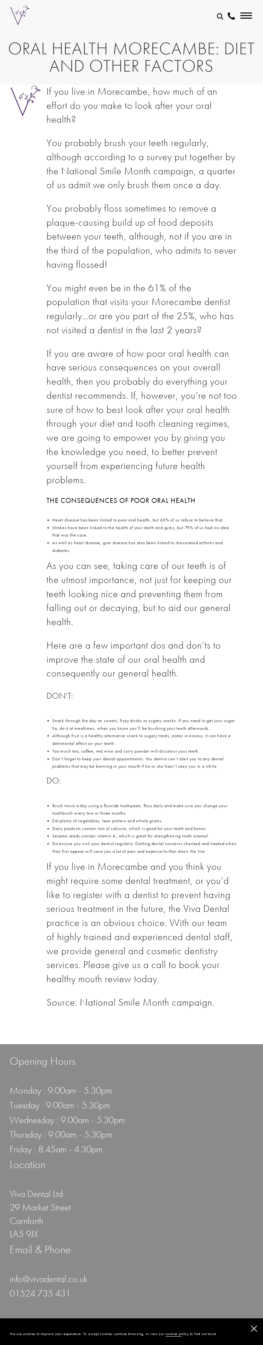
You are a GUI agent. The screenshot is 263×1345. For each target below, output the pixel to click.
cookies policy (177, 1334)
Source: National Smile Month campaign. (131, 1002)
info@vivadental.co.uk (49, 1279)
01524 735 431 (40, 1293)
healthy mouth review (89, 978)
